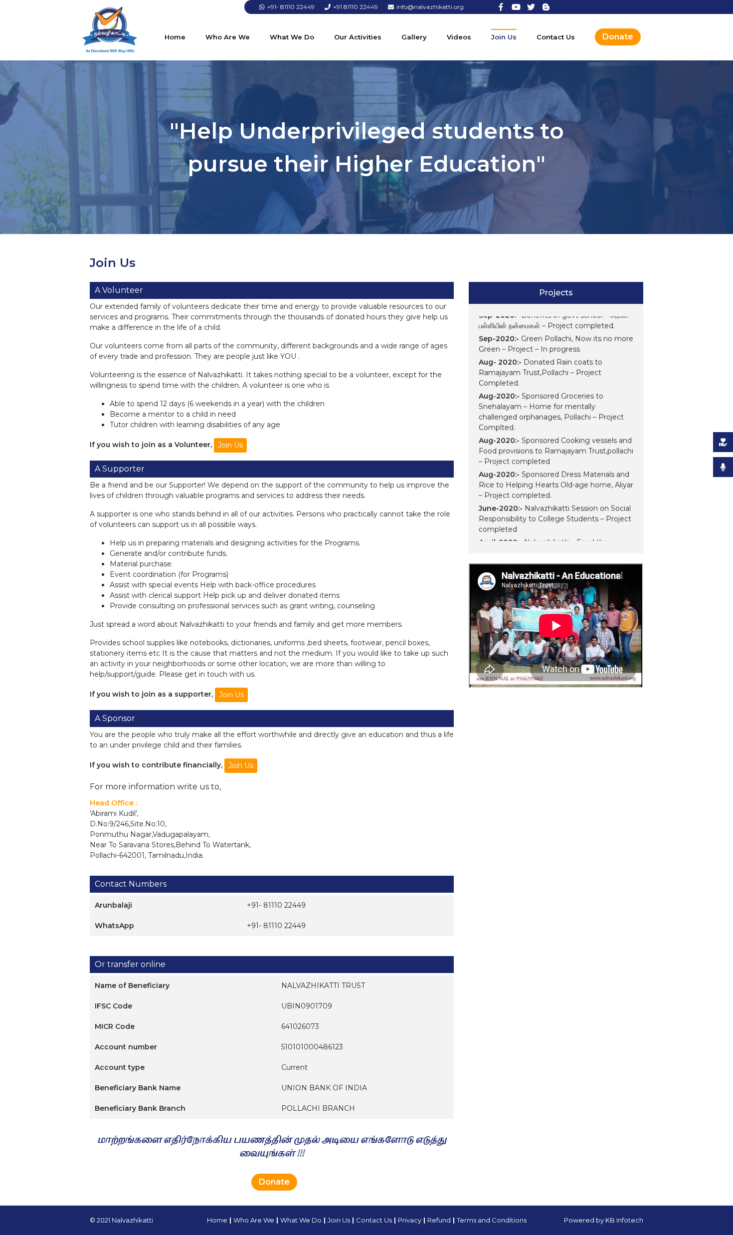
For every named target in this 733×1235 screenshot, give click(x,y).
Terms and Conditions (492, 1220)
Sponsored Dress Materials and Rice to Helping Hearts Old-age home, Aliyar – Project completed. (556, 472)
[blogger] (546, 7)
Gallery (414, 37)
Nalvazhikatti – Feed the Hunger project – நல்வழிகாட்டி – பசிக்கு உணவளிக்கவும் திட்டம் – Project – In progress (551, 540)
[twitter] (531, 7)
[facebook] (501, 7)
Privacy (409, 1220)
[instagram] (516, 7)
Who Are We (227, 37)
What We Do (292, 37)
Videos (459, 37)
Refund (439, 1220)
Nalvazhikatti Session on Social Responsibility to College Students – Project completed (555, 506)
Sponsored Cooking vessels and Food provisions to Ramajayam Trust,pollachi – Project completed (556, 438)
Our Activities (357, 37)
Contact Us (556, 37)
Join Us (504, 37)
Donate (617, 36)
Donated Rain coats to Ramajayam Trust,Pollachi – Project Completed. (540, 360)
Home (175, 37)
